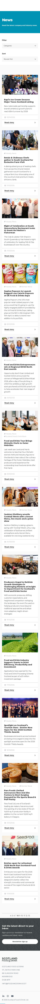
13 (29, 916)
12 (26, 916)
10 (22, 916)
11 (24, 916)
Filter (4, 40)
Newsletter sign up (20, 942)
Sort (4, 54)
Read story (9, 122)
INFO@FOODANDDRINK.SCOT (14, 984)
